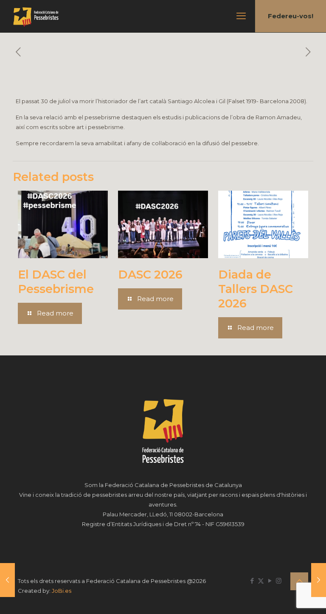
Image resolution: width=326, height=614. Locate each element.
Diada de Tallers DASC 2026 (255, 289)
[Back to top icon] (299, 581)
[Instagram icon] (278, 581)
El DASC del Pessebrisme (56, 282)
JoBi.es (61, 590)
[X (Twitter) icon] (261, 581)
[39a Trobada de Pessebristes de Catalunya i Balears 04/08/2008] (7, 580)
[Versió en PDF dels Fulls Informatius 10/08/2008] (318, 580)
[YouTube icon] (270, 581)
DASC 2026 (150, 275)
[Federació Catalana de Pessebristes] (35, 16)
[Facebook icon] (252, 581)
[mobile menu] (241, 16)
